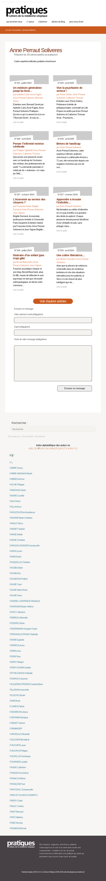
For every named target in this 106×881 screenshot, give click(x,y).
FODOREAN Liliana (19, 712)
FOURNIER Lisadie (18, 762)
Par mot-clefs (27, 436)
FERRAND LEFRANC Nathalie (24, 634)
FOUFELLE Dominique (20, 756)
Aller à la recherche (36, 2)
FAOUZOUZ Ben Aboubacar (22, 512)
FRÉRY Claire (16, 800)
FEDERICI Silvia (17, 623)
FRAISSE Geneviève (19, 773)
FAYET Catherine (17, 612)
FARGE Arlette (16, 534)
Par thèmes (40, 436)
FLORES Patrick (17, 706)
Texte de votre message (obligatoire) (30, 339)
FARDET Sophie (17, 529)
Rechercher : (20, 423)
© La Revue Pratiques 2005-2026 (52, 872)
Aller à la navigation (8, 2)
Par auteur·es (14, 436)
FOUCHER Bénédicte (19, 739)
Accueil (7, 30)
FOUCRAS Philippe (18, 751)
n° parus (30, 22)
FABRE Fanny (16, 468)
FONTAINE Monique (19, 717)
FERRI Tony (15, 656)
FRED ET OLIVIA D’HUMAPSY (24, 795)
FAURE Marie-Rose (18, 590)
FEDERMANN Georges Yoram (23, 629)
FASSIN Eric (15, 573)
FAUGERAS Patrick (18, 579)
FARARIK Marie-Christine (21, 518)
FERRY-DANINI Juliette (20, 667)
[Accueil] (26, 11)
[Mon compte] (93, 13)
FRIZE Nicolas (16, 823)
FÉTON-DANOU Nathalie (21, 673)
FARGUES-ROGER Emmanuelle (24, 545)
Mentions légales (27, 872)
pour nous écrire (76, 22)
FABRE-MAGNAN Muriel (21, 473)
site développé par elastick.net (74, 872)
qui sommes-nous (14, 22)
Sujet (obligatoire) (22, 327)
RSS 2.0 (37, 872)
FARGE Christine (17, 540)
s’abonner (42, 22)
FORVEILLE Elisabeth (20, 734)
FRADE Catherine (18, 767)
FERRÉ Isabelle (17, 640)
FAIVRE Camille (17, 495)
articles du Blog (58, 22)
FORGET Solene (17, 723)
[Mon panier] (89, 13)
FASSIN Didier (16, 568)
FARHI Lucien (16, 551)
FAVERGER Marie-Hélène (21, 606)
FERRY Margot (16, 662)
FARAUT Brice (16, 523)
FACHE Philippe (17, 484)
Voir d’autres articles (53, 301)
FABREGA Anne (17, 479)
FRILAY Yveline (17, 806)
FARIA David (15, 556)
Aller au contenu (22, 2)
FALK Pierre (15, 501)
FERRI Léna (15, 651)
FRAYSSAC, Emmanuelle (21, 789)
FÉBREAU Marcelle (18, 617)
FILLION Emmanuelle (19, 690)
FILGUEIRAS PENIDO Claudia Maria (26, 684)
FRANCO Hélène (17, 778)
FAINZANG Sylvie (18, 490)
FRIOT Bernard (16, 812)
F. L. (11, 462)
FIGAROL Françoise (19, 678)
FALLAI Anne (15, 507)
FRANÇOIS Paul (17, 784)
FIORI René (15, 701)
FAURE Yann (16, 584)
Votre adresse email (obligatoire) (28, 314)
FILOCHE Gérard (17, 695)
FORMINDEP (16, 728)
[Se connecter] (97, 13)
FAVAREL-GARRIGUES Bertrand (25, 601)
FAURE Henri (16, 595)
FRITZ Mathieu (16, 817)
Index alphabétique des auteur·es (53, 445)
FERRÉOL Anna (17, 645)
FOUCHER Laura (18, 745)
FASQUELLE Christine (20, 562)
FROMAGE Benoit (18, 828)
